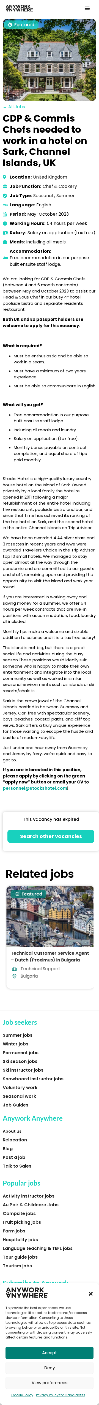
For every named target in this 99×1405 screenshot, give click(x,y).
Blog (8, 1148)
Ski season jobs (20, 1061)
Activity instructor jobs (28, 1196)
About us (12, 1131)
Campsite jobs (19, 1213)
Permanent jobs (20, 1053)
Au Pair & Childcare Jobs (31, 1205)
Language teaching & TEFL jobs (38, 1248)
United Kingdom (50, 177)
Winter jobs (15, 1044)
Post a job (14, 1157)
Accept (49, 1353)
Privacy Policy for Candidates (60, 1395)
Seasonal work (19, 1096)
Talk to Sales (17, 1166)
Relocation (15, 1140)
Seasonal (43, 195)
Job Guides (15, 1105)
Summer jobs (17, 1035)
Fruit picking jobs (22, 1222)
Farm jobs (14, 1231)
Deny (49, 1368)
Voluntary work (20, 1087)
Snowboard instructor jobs (33, 1079)
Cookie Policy (22, 1395)
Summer (65, 195)
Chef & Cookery (60, 186)
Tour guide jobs (20, 1257)
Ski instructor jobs (23, 1070)
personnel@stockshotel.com (35, 788)
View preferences (50, 1383)
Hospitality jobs (20, 1240)
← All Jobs (14, 107)
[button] (91, 1294)
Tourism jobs (17, 1266)
